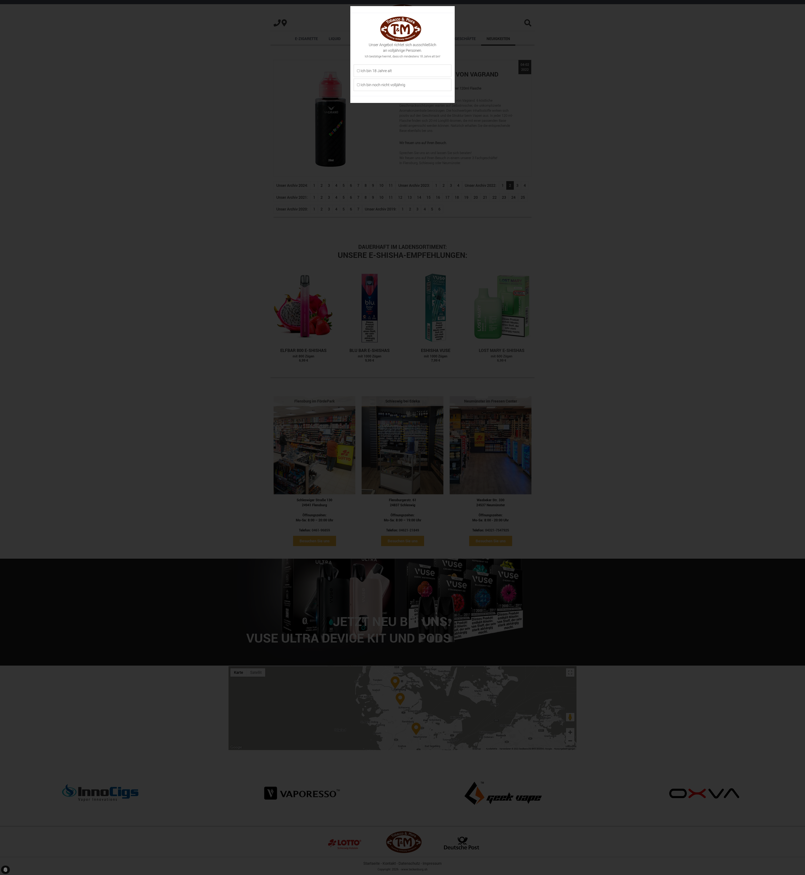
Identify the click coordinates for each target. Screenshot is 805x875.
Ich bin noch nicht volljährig (382, 84)
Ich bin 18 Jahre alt (376, 70)
